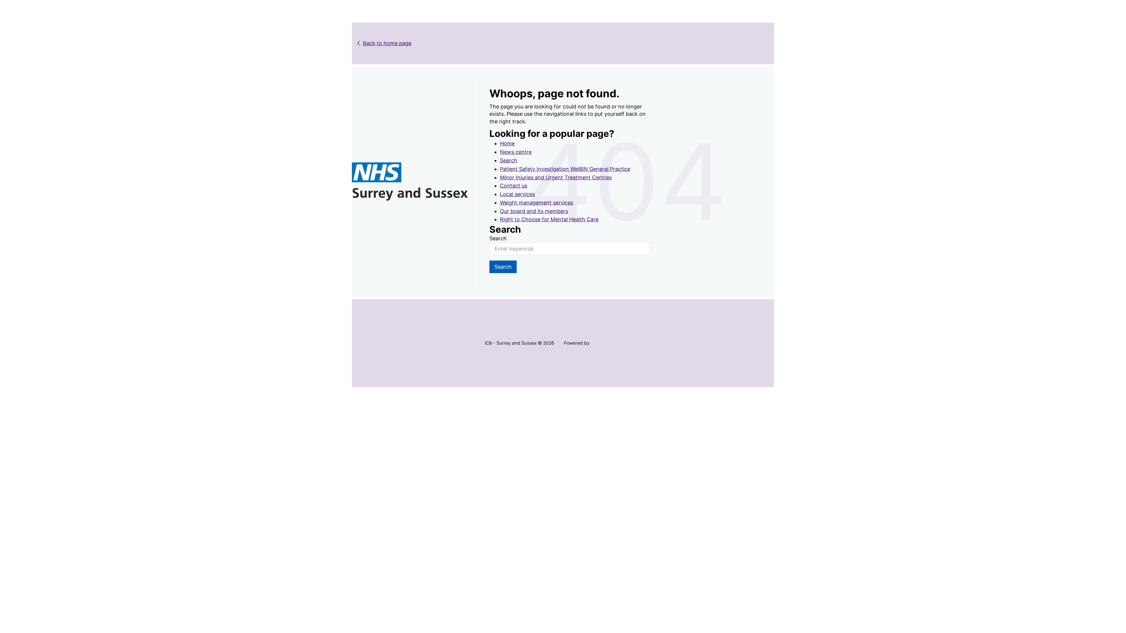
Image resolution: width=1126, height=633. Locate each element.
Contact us (513, 186)
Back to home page (387, 43)
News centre (516, 152)
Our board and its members (534, 211)
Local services (517, 194)
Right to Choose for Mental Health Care (549, 219)
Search (508, 160)
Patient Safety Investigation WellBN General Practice (565, 169)
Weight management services (536, 203)
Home (507, 143)
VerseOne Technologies (616, 343)
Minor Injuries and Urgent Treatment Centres (556, 177)
